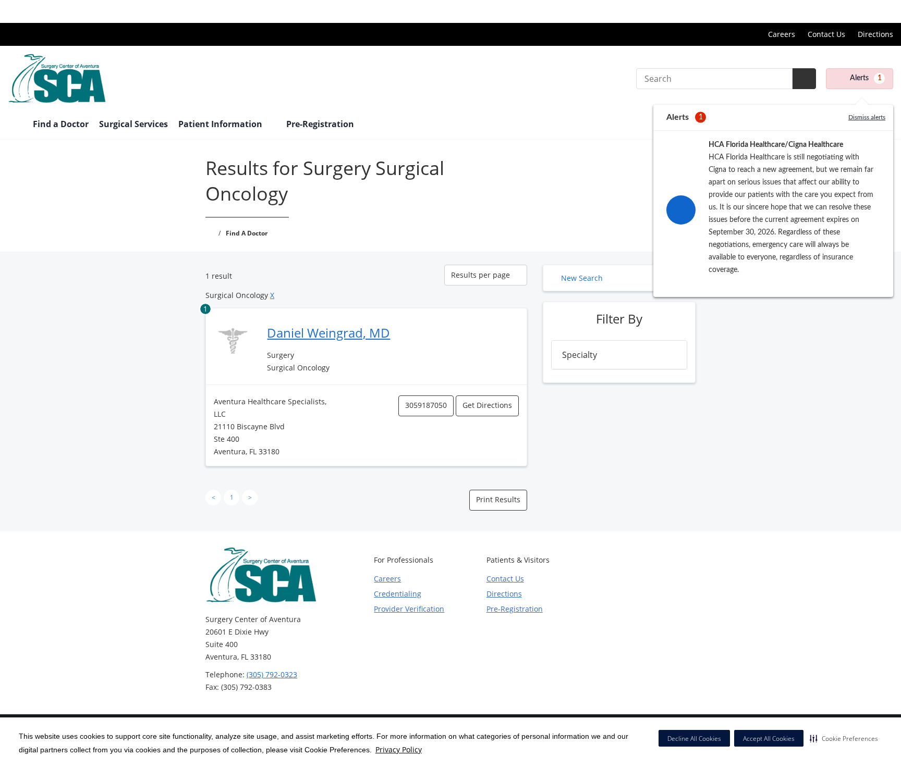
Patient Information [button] (221, 124)
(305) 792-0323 (272, 674)
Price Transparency (859, 11)
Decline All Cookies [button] (694, 738)
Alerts (866, 78)
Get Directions (487, 405)
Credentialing (397, 594)
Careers (781, 34)
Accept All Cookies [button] (769, 738)
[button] (844, 738)
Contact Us (826, 34)
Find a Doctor (61, 124)
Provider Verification (409, 609)
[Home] (15, 125)
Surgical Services (133, 124)
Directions (875, 34)
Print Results (498, 499)
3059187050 (426, 405)
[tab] (619, 355)
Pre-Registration (320, 124)
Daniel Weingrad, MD (328, 332)
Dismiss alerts (866, 117)
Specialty (579, 355)
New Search (582, 278)
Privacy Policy (398, 749)
